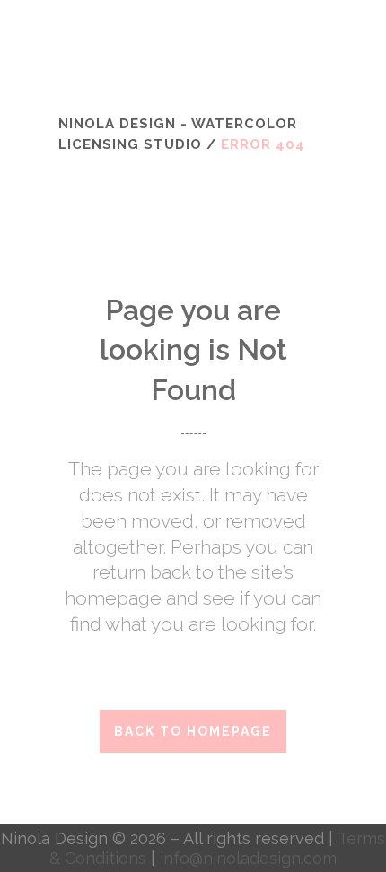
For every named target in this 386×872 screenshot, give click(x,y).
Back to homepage (193, 731)
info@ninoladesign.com (248, 858)
